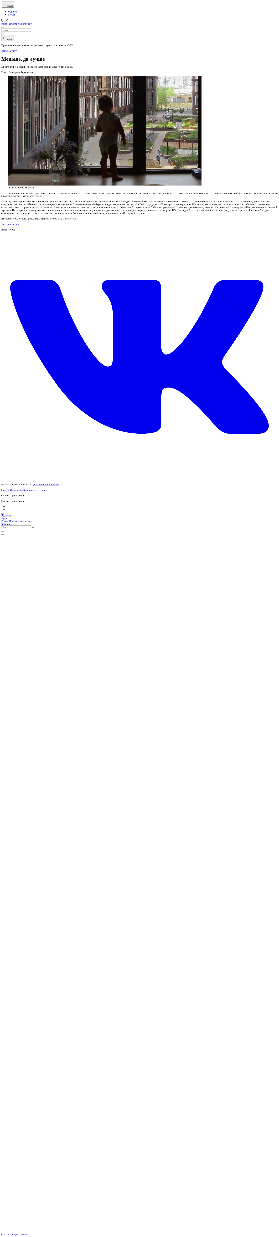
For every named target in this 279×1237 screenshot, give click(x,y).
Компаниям (29, 490)
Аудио (11, 14)
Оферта (5, 490)
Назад (9, 6)
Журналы (13, 11)
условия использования (46, 484)
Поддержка (16, 490)
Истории (41, 490)
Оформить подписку (20, 23)
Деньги (5, 50)
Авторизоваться (10, 224)
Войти (4, 23)
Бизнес (13, 50)
